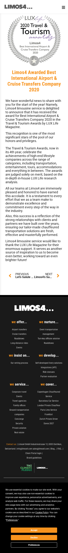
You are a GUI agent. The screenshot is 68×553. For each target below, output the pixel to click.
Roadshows (19, 338)
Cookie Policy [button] (41, 512)
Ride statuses (49, 372)
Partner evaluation (48, 376)
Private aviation (19, 428)
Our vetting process (19, 363)
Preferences (34, 545)
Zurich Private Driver (49, 419)
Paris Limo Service (48, 410)
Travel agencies (19, 401)
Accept (34, 530)
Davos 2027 (49, 423)
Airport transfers (19, 329)
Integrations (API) (49, 367)
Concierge (19, 419)
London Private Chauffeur (48, 405)
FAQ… (59, 448)
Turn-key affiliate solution (49, 338)
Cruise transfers (19, 334)
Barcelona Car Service (49, 401)
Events (19, 347)
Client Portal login (33, 453)
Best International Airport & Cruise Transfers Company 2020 (32, 117)
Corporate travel (19, 392)
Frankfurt (49, 414)
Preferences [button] (12, 520)
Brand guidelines (34, 458)
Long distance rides (19, 343)
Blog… (53, 448)
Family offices (19, 405)
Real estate (19, 432)
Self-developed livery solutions (48, 363)
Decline (34, 537)
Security (19, 423)
